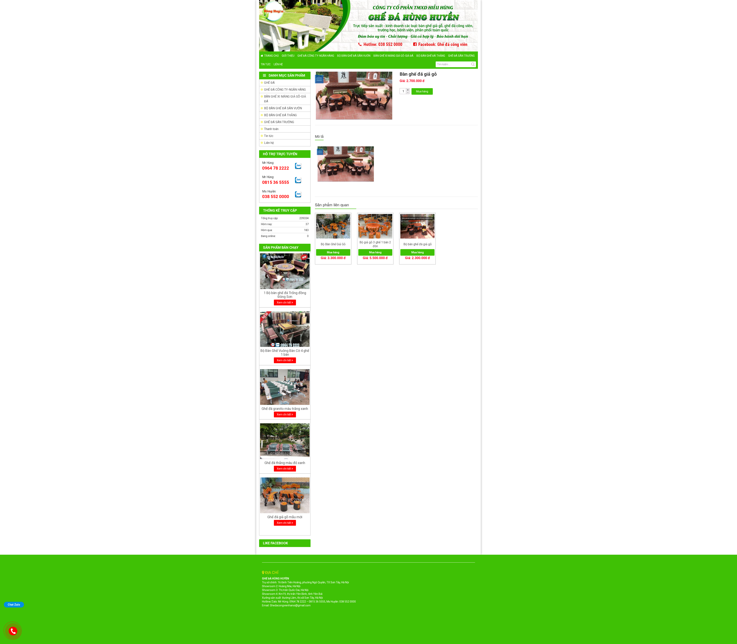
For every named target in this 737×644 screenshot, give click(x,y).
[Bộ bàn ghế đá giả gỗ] (417, 226)
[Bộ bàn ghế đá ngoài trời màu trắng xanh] (289, 271)
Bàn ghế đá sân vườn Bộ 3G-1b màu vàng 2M (289, 523)
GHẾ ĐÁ (269, 83)
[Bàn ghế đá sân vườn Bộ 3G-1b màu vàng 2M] (289, 499)
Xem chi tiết (288, 302)
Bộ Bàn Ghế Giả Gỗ (333, 244)
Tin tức (266, 64)
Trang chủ (271, 55)
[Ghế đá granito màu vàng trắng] (289, 445)
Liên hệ (278, 64)
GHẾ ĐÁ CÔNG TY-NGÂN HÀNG (315, 55)
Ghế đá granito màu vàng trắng (289, 467)
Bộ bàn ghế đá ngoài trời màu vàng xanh (289, 352)
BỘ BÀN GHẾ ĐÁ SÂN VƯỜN (353, 55)
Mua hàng (422, 91)
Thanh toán (271, 129)
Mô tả (319, 136)
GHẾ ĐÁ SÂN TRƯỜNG (461, 55)
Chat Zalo (14, 604)
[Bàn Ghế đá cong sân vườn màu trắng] (289, 387)
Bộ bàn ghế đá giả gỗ (417, 244)
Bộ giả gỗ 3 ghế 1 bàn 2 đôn (375, 244)
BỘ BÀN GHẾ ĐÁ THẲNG (430, 55)
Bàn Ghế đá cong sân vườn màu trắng (290, 410)
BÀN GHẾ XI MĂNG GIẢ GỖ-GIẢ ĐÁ (393, 55)
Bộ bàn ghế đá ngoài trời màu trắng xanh (289, 295)
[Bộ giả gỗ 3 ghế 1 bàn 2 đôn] (375, 226)
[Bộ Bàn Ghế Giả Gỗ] (333, 226)
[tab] (319, 136)
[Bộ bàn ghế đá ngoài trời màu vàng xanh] (289, 329)
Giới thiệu (288, 55)
